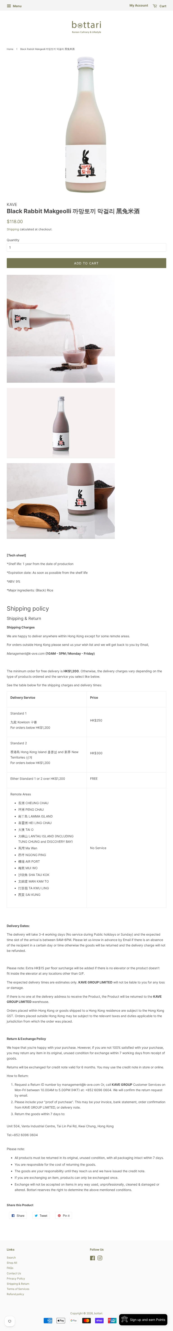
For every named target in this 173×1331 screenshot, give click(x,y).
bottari (98, 1313)
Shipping (13, 229)
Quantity (13, 240)
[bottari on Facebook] (92, 1259)
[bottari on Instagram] (99, 1259)
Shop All (12, 1262)
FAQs (10, 1268)
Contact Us (14, 1273)
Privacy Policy (16, 1278)
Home (10, 49)
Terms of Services (18, 1289)
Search (11, 1257)
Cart (162, 6)
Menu (17, 6)
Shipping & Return (18, 1283)
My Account (139, 5)
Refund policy (15, 1294)
